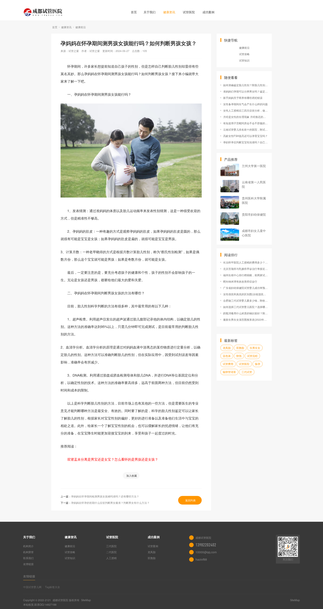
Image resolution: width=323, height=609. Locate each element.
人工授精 (111, 558)
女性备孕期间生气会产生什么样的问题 (245, 104)
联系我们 (28, 558)
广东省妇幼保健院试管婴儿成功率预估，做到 (245, 288)
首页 (134, 12)
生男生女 (255, 348)
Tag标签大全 (52, 587)
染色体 (227, 356)
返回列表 (190, 500)
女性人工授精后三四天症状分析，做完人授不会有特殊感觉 (245, 110)
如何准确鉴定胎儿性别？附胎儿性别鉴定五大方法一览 (245, 85)
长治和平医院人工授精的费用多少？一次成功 (245, 262)
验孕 (257, 364)
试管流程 (252, 356)
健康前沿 (80, 27)
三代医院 (111, 546)
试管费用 (228, 364)
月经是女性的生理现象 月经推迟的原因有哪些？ (245, 117)
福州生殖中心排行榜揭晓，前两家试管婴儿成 (245, 275)
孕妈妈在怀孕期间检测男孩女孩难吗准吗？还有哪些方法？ (105, 496)
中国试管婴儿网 (32, 587)
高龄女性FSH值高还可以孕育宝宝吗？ (245, 136)
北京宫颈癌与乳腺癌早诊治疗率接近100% (245, 269)
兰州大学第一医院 (254, 166)
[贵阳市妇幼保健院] (229, 218)
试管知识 (244, 60)
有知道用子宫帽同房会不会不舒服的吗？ (245, 123)
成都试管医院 (60, 600)
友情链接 (28, 564)
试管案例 (153, 546)
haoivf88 (201, 559)
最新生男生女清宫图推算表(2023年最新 (245, 319)
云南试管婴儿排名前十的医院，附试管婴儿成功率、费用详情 (245, 129)
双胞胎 (240, 348)
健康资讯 (169, 12)
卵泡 (239, 356)
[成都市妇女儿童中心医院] (229, 235)
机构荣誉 (28, 552)
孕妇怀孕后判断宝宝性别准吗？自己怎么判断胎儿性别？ (245, 142)
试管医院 (189, 12)
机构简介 (28, 546)
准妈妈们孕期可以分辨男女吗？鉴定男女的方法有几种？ (245, 91)
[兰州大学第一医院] (229, 170)
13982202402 (206, 544)
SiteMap (86, 600)
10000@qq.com (206, 552)
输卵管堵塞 (229, 372)
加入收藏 (131, 475)
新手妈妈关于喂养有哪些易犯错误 (242, 98)
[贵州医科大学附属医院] (229, 202)
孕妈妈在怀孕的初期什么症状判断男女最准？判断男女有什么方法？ (110, 503)
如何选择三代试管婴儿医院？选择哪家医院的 (245, 307)
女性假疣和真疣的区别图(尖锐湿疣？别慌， (245, 294)
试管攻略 (244, 54)
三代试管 (247, 372)
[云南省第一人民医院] (229, 186)
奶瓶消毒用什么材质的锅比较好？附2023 (245, 313)
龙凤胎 (227, 348)
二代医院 (111, 552)
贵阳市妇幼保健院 (254, 214)
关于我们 (150, 12)
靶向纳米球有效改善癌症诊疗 (240, 281)
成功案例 (208, 12)
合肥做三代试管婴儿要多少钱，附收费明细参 (245, 300)
